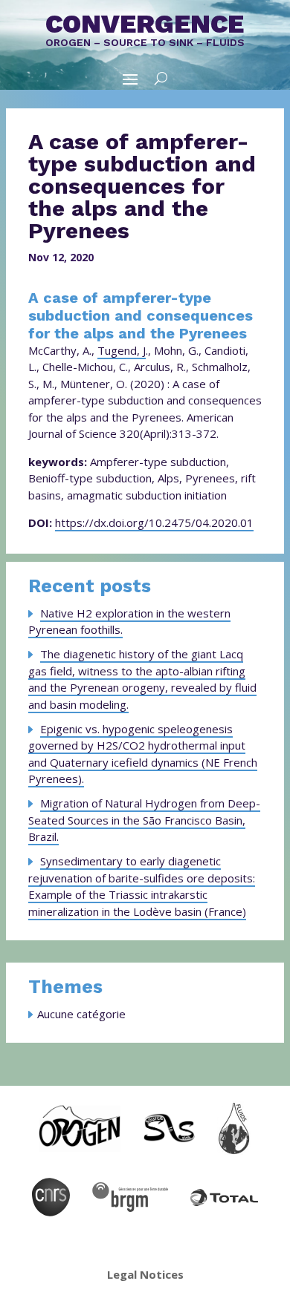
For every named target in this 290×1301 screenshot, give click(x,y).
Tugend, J (121, 350)
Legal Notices (145, 1274)
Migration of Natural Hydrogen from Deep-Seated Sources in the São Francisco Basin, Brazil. (144, 820)
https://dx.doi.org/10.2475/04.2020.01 (154, 522)
